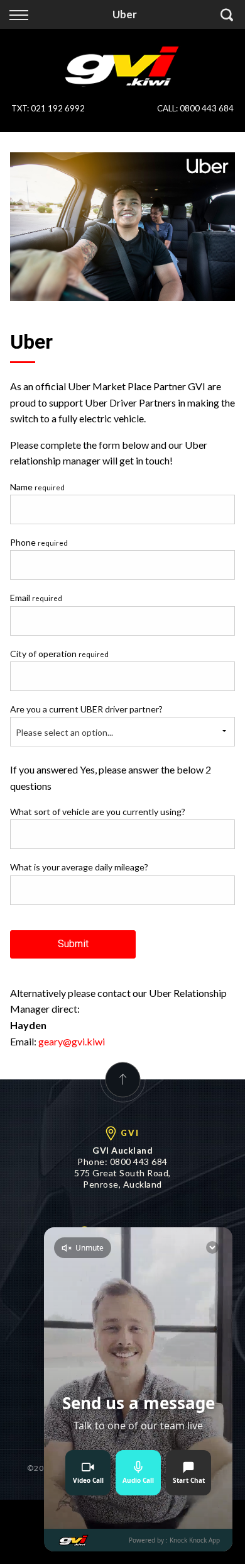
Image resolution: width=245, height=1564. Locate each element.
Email (36, 597)
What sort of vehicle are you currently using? (97, 811)
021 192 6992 (58, 108)
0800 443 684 (207, 108)
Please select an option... (64, 732)
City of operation (59, 653)
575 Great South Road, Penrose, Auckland (122, 1178)
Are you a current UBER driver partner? (86, 709)
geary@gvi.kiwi (71, 1041)
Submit (73, 944)
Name (37, 486)
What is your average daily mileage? (79, 867)
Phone (39, 542)
